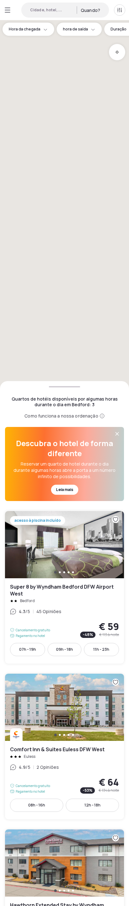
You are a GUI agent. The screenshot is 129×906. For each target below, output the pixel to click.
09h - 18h (64, 649)
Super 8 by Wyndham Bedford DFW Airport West (64, 587)
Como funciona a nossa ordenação (61, 416)
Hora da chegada (24, 29)
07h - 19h (27, 649)
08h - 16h (36, 805)
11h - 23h (101, 649)
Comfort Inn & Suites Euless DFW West (64, 746)
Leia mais (64, 489)
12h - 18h (93, 805)
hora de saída (75, 29)
